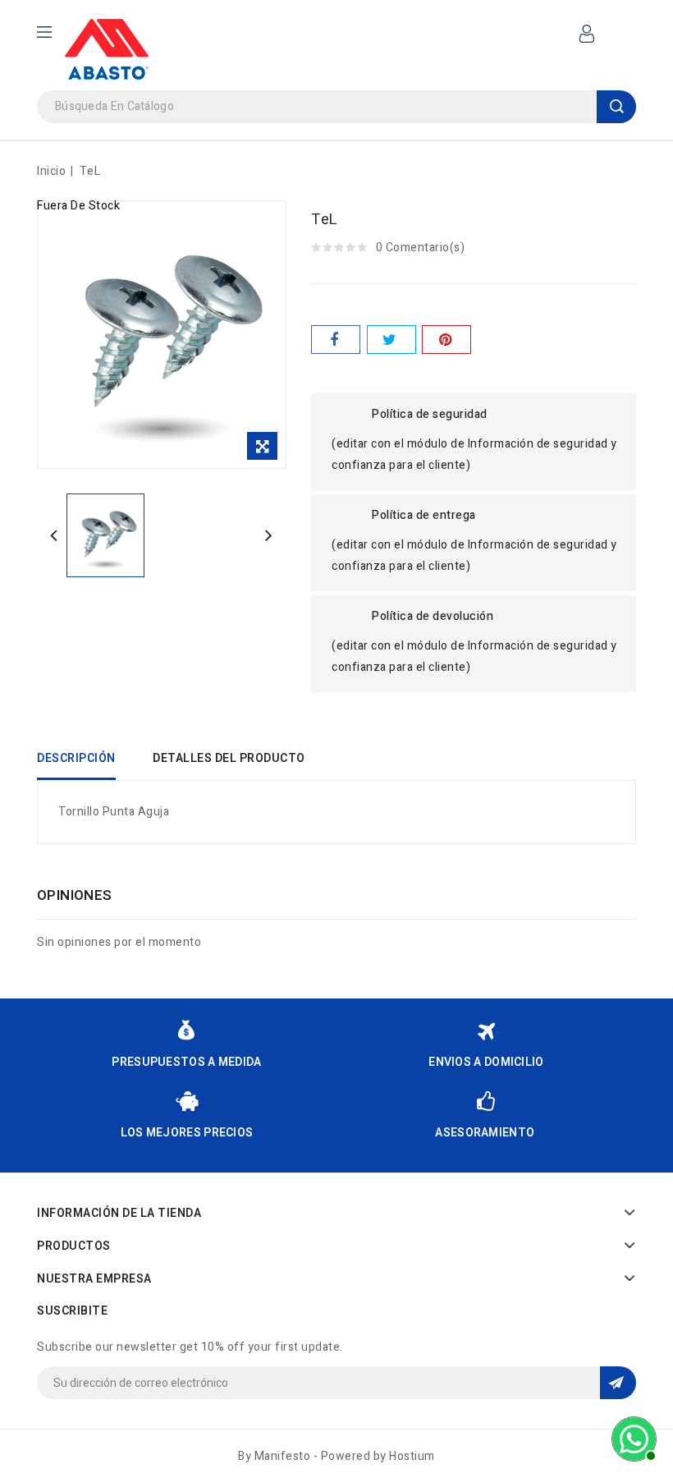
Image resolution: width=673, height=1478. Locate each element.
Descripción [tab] (76, 758)
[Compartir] (335, 339)
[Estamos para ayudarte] (632, 1437)
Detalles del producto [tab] (229, 758)
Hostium (412, 1456)
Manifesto (282, 1456)
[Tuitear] (391, 339)
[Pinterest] (446, 339)
